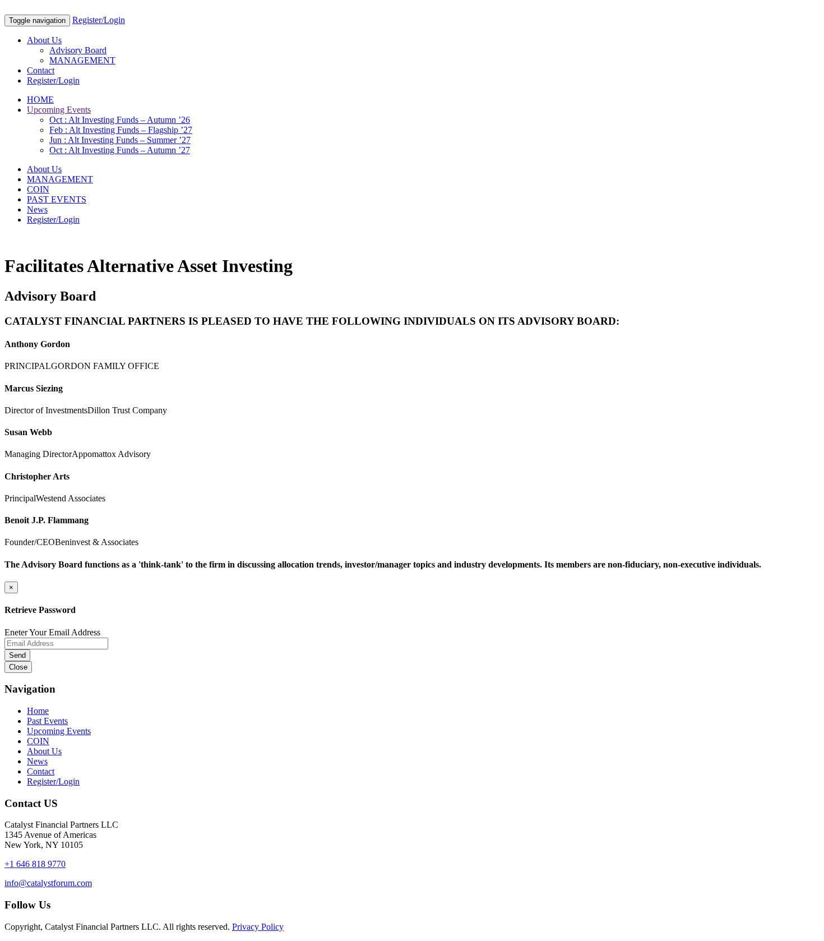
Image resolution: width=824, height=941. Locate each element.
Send (17, 655)
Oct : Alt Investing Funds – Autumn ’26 (119, 119)
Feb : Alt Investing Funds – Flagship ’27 (120, 130)
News (37, 209)
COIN (38, 189)
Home (38, 711)
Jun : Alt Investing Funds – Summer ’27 (120, 140)
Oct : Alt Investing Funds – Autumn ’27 (119, 150)
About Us (44, 40)
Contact (40, 70)
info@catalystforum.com (48, 883)
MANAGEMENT (82, 60)
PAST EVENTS (56, 199)
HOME (40, 99)
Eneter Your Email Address (52, 632)
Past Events (47, 721)
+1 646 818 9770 (35, 864)
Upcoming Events (59, 731)
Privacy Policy (258, 926)
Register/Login (98, 20)
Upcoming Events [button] (59, 109)
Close (18, 667)
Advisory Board (78, 50)
